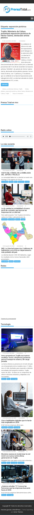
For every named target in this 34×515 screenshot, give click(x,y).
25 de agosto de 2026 (8, 170)
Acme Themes (18, 512)
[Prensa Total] (2, 18)
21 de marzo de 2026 (8, 353)
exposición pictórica (11, 91)
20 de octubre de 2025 (8, 484)
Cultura (4, 89)
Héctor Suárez (21, 91)
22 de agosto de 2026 (8, 246)
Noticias (16, 89)
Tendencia (21, 181)
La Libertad (10, 89)
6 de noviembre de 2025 (9, 451)
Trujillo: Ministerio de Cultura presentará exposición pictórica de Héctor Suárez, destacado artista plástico (16, 34)
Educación (4, 219)
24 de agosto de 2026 (8, 206)
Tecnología (14, 379)
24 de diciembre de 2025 (9, 418)
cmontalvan (22, 41)
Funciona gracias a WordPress (10, 510)
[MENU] (32, 18)
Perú (16, 181)
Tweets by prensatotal (8, 319)
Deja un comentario (18, 93)
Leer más (5, 84)
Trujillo (20, 89)
